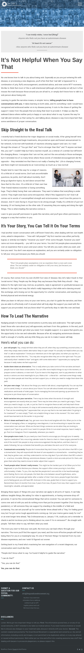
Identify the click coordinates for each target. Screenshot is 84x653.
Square (15, 649)
